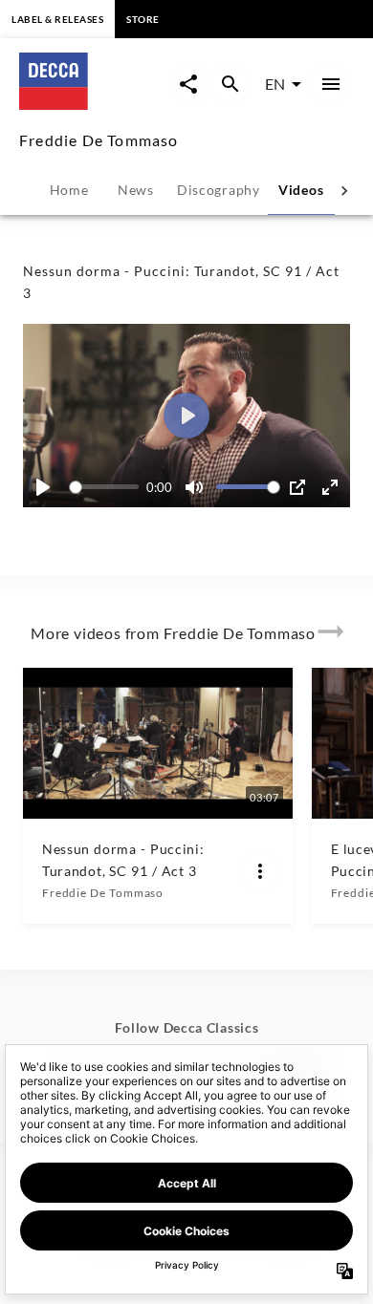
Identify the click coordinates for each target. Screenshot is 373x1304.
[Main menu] (331, 84)
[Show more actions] (260, 871)
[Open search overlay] (230, 84)
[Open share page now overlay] (188, 84)
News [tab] (136, 190)
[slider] (107, 487)
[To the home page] (94, 104)
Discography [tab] (218, 190)
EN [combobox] (275, 84)
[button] (186, 415)
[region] (186, 415)
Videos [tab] (300, 190)
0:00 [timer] (159, 487)
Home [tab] (69, 190)
